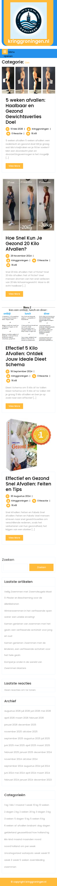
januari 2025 (26, 752)
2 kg (16, 811)
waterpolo (28, 853)
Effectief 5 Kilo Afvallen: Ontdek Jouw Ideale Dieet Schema (26, 356)
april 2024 (31, 772)
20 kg (32, 811)
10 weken (44, 804)
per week (30, 846)
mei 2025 (20, 745)
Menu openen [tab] (10, 54)
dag (39, 825)
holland (42, 832)
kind (11, 839)
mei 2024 (20, 772)
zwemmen (10, 866)
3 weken (9, 818)
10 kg (35, 804)
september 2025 (13, 738)
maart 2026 (22, 717)
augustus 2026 (12, 710)
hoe (34, 832)
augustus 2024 (32, 766)
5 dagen (19, 818)
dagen (46, 825)
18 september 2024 (21, 371)
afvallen (21, 825)
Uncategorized (12, 853)
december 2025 (27, 724)
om (22, 846)
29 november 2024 (21, 255)
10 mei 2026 (17, 128)
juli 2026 (25, 710)
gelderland (10, 832)
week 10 (45, 853)
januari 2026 (10, 724)
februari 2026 (36, 717)
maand (18, 839)
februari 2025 (11, 752)
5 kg (27, 818)
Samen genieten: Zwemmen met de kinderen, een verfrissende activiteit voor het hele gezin (27, 649)
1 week (28, 804)
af (15, 825)
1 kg (6, 804)
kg (48, 832)
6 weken (9, 825)
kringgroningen (40, 128)
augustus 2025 (32, 738)
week (37, 853)
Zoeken (41, 567)
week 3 (8, 860)
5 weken (35, 818)
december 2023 (43, 779)
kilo (6, 839)
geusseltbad (24, 832)
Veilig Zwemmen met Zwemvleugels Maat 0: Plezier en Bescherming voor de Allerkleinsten (28, 597)
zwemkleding (37, 860)
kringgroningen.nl (28, 41)
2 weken (24, 811)
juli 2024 (45, 766)
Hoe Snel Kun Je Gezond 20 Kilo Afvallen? (24, 243)
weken (25, 860)
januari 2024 (26, 779)
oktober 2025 (30, 731)
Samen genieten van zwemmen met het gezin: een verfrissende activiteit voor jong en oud (28, 630)
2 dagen (9, 811)
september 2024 (13, 766)
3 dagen (40, 811)
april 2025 (31, 745)
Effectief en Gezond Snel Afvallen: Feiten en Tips (28, 484)
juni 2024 (9, 772)
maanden (28, 839)
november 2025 (13, 731)
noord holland (12, 846)
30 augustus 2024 (21, 496)
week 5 (17, 860)
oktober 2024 (30, 759)
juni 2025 (9, 745)
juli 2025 (45, 738)
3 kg (48, 811)
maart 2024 (43, 772)
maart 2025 (43, 745)
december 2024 (43, 752)
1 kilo (11, 804)
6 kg (42, 818)
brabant (31, 825)
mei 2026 (46, 710)
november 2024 (13, 759)
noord (38, 839)
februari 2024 (11, 779)
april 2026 (9, 717)
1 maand (19, 804)
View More (16, 166)
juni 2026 (35, 710)
